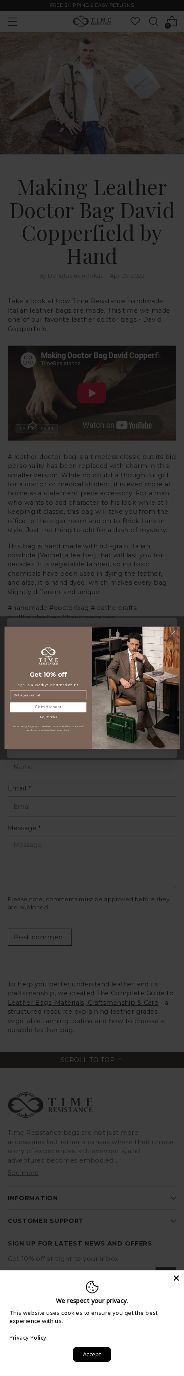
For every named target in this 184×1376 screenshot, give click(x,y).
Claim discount (48, 707)
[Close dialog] (174, 632)
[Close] (176, 1278)
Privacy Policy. (28, 1337)
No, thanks (48, 717)
